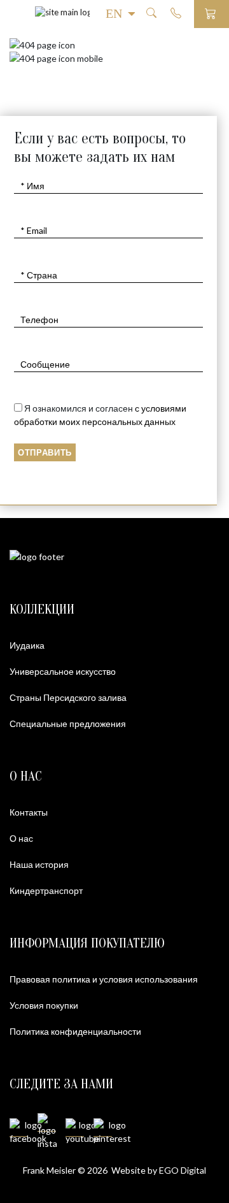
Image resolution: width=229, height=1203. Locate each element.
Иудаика (27, 645)
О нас (21, 838)
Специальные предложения (68, 723)
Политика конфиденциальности (75, 1031)
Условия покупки (44, 1005)
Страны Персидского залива (68, 697)
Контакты (29, 812)
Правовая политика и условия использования (104, 979)
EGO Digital (182, 1170)
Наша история (39, 864)
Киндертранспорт (46, 890)
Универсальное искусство (63, 671)
